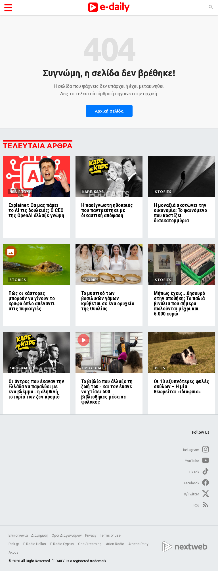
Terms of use (110, 535)
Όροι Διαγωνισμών (67, 535)
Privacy (91, 535)
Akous (13, 553)
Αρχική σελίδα (109, 111)
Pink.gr (14, 544)
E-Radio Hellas (35, 544)
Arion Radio (115, 544)
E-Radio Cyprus (62, 544)
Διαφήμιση (39, 535)
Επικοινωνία (18, 535)
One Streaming (90, 544)
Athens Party (138, 544)
